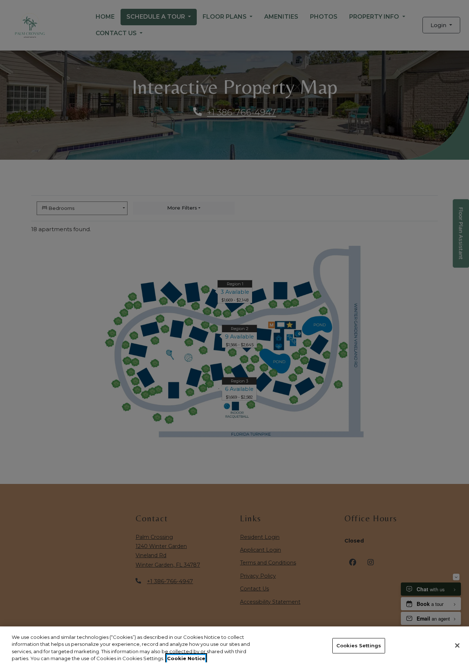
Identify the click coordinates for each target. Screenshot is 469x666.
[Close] (457, 645)
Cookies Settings (358, 645)
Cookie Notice (186, 658)
